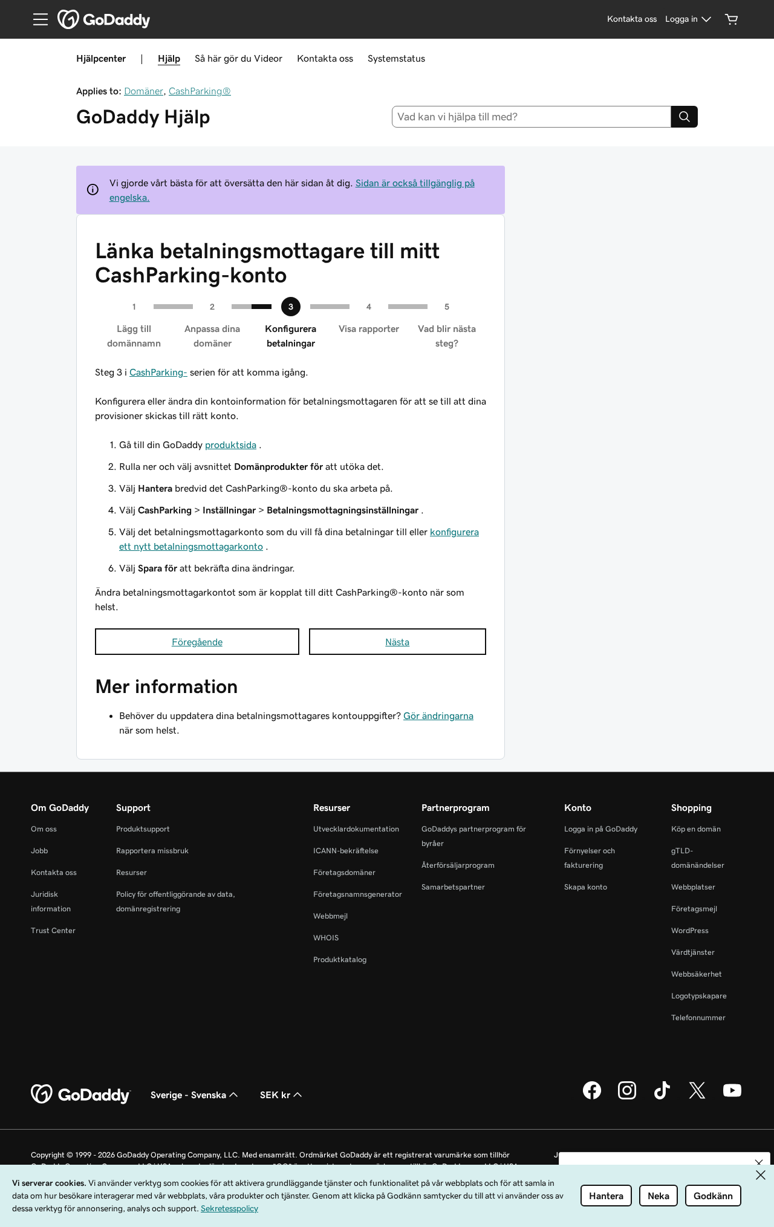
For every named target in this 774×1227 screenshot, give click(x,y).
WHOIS (326, 938)
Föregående (197, 641)
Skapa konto (585, 887)
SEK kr (275, 1094)
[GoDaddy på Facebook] (592, 1097)
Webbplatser (693, 887)
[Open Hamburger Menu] (36, 19)
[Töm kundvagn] (731, 19)
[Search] (684, 117)
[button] (759, 1163)
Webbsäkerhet (696, 974)
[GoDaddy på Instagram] (627, 1097)
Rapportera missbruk (152, 850)
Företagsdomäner (344, 872)
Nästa (397, 641)
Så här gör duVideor (238, 58)
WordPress (690, 930)
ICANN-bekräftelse (346, 850)
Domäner (143, 91)
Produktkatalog (339, 959)
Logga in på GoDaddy (600, 829)
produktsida (230, 444)
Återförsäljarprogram (458, 865)
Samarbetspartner (453, 887)
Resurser (131, 872)
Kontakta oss (325, 58)
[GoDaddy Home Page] (81, 1094)
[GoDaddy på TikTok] (662, 1097)
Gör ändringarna (438, 715)
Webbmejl (330, 916)
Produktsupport (143, 829)
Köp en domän (696, 829)
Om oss (44, 829)
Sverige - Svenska (188, 1094)
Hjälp (169, 58)
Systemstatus (396, 58)
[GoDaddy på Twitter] (697, 1097)
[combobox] (531, 116)
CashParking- (158, 372)
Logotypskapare (699, 996)
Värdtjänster (693, 952)
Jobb (39, 850)
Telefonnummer (698, 1017)
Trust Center (53, 930)
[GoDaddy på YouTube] (732, 1097)
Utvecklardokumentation (356, 829)
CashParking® (200, 91)
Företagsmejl (694, 909)
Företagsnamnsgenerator (357, 894)
